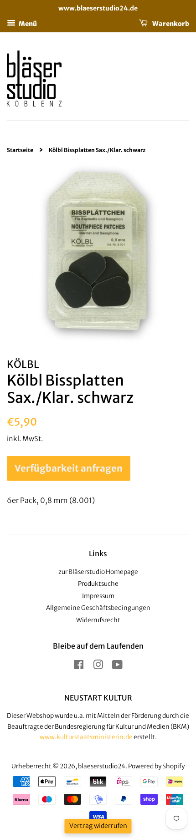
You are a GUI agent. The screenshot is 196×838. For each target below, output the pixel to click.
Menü (27, 23)
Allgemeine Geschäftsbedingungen (98, 608)
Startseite (20, 150)
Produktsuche (98, 584)
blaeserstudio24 (101, 766)
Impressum (98, 596)
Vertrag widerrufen (98, 826)
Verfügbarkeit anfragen (69, 468)
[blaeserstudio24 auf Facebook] (78, 666)
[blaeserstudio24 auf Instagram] (98, 666)
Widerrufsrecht (98, 620)
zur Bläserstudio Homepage (98, 572)
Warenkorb (170, 23)
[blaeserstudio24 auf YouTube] (117, 666)
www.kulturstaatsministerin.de (86, 737)
